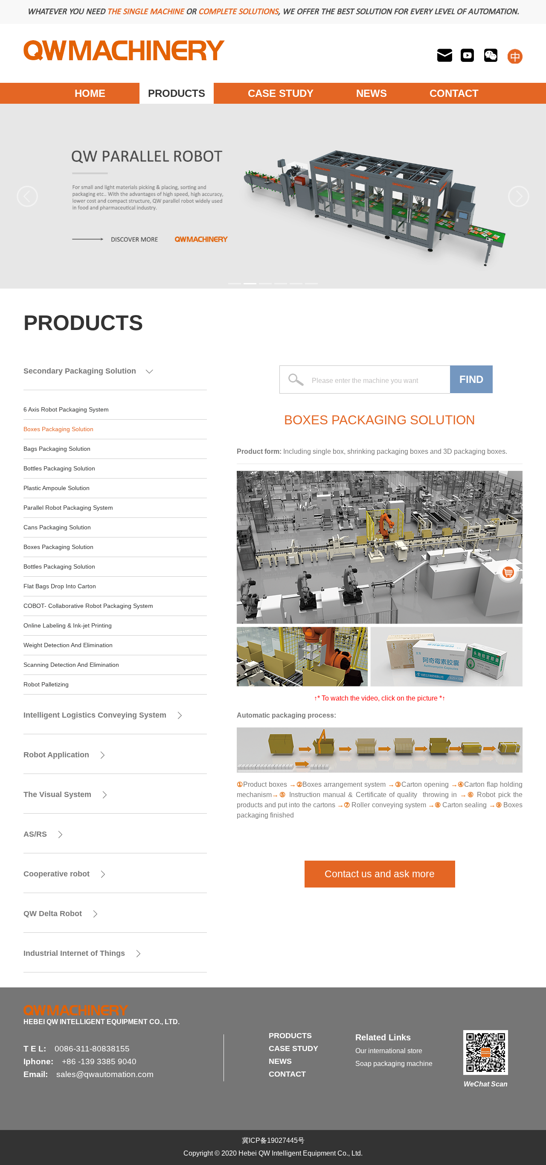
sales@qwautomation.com (105, 1074)
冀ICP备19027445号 (273, 1140)
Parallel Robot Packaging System (68, 507)
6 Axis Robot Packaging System (66, 409)
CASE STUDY (281, 93)
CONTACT (454, 93)
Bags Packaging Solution (56, 448)
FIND (471, 379)
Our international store (388, 1050)
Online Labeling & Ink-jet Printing (67, 625)
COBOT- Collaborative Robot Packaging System (88, 605)
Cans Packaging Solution (57, 527)
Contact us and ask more (380, 873)
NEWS (371, 93)
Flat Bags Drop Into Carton (59, 586)
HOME (90, 93)
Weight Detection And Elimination (68, 645)
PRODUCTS (176, 93)
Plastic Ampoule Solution (56, 488)
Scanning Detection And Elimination (71, 664)
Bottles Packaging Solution (59, 468)
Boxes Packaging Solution (58, 429)
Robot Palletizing (46, 684)
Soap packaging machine (394, 1063)
